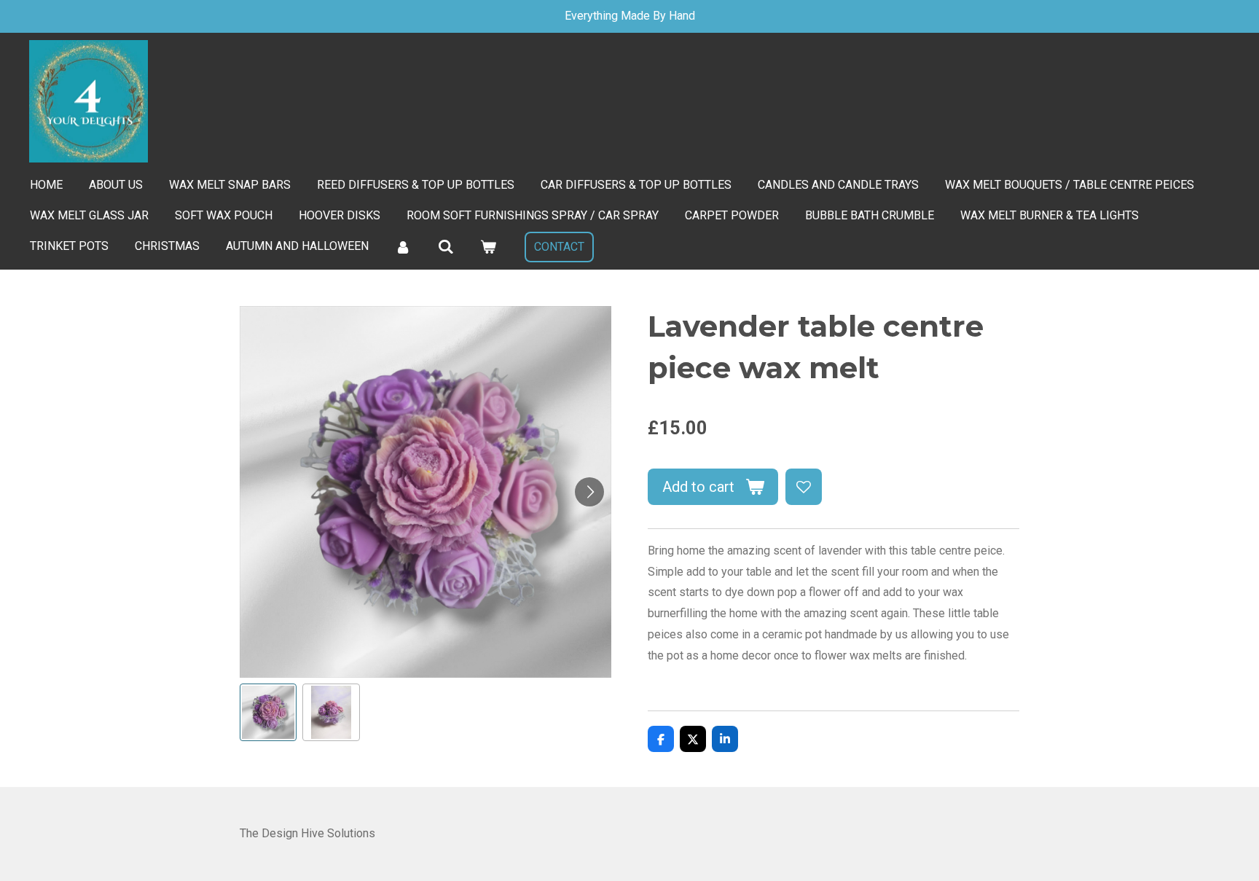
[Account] (402, 246)
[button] (268, 712)
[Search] (445, 246)
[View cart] (488, 246)
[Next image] (589, 491)
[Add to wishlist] (803, 487)
